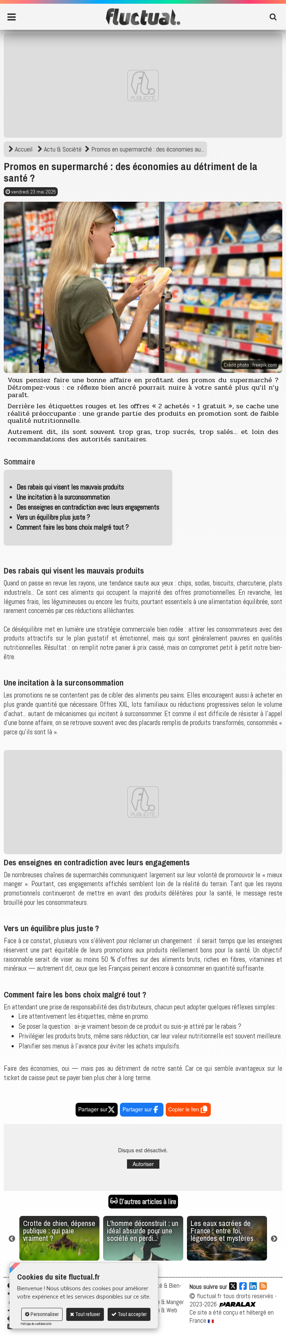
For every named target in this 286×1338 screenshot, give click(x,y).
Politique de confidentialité (35, 1324)
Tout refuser (87, 1314)
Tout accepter (132, 1314)
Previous (12, 1239)
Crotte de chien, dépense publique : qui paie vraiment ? (59, 1230)
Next (274, 1239)
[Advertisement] (143, 85)
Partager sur (93, 1109)
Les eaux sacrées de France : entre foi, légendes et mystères (222, 1230)
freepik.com (264, 364)
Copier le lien (184, 1109)
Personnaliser (44, 1314)
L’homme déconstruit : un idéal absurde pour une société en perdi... (142, 1230)
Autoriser (143, 1164)
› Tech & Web (160, 1310)
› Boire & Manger (164, 1302)
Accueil (23, 149)
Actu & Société (62, 149)
